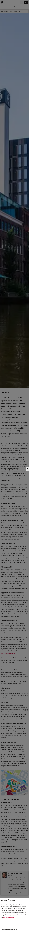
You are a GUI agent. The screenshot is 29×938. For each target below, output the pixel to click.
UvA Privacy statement (8, 917)
